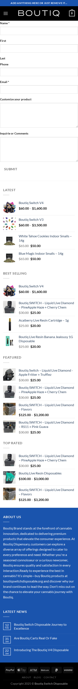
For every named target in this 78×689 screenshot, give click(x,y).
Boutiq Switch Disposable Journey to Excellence (40, 626)
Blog (37, 677)
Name (5, 23)
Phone (4, 64)
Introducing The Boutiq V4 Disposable (41, 650)
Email (4, 82)
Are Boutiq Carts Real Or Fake (35, 638)
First (3, 40)
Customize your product (15, 99)
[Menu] (5, 13)
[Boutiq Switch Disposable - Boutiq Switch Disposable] (39, 13)
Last (2, 58)
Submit (10, 169)
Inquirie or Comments (14, 133)
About (26, 677)
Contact (50, 677)
